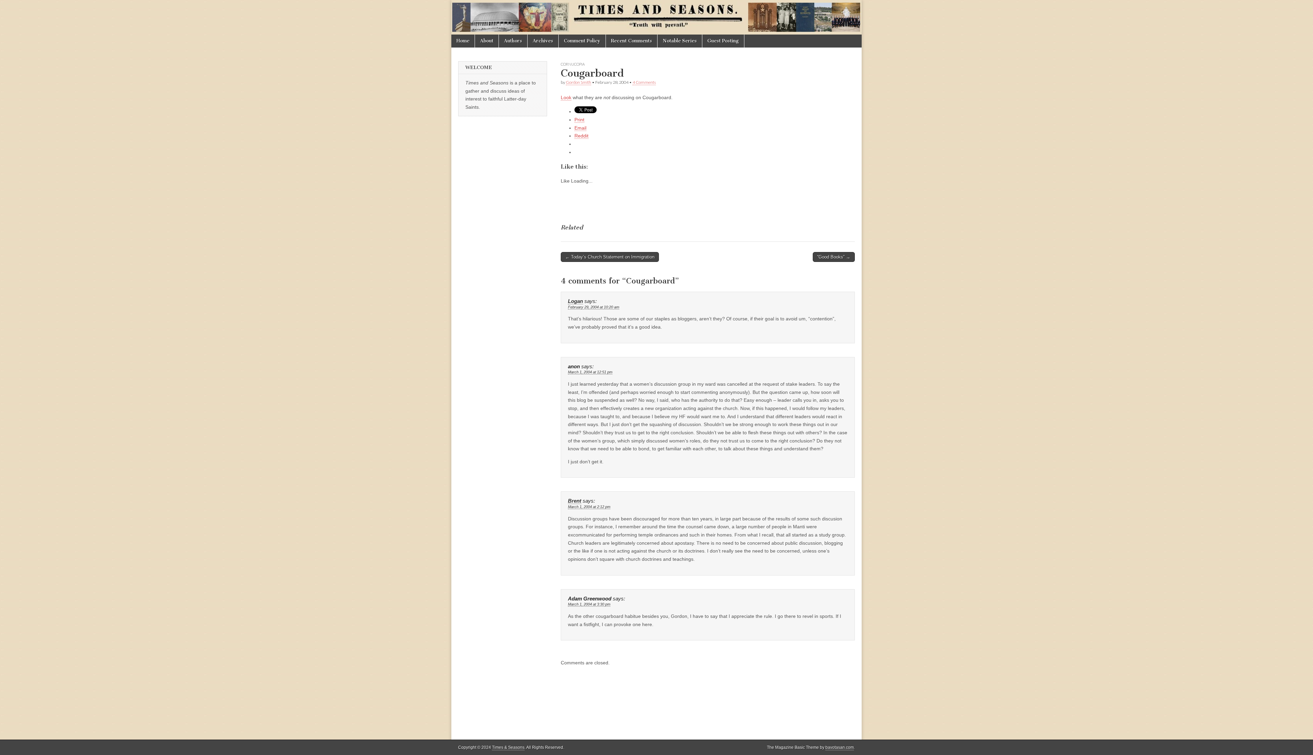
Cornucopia (573, 64)
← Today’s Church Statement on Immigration (609, 257)
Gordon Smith (578, 82)
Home (462, 41)
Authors (513, 41)
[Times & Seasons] (656, 17)
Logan (575, 301)
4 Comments (644, 82)
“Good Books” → (833, 257)
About (486, 41)
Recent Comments (631, 41)
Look (566, 97)
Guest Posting (723, 41)
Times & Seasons (508, 747)
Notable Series (680, 41)
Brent (574, 501)
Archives (543, 41)
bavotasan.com (839, 747)
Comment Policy (582, 41)
